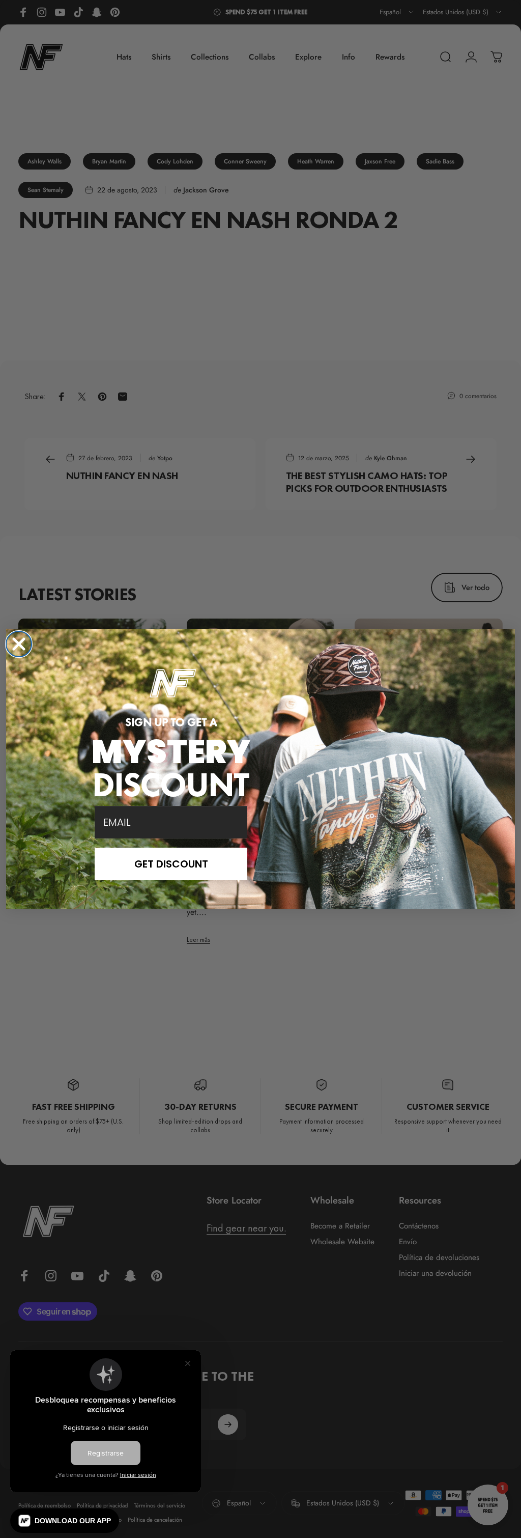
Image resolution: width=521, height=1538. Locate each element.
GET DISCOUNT (171, 864)
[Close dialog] (19, 644)
